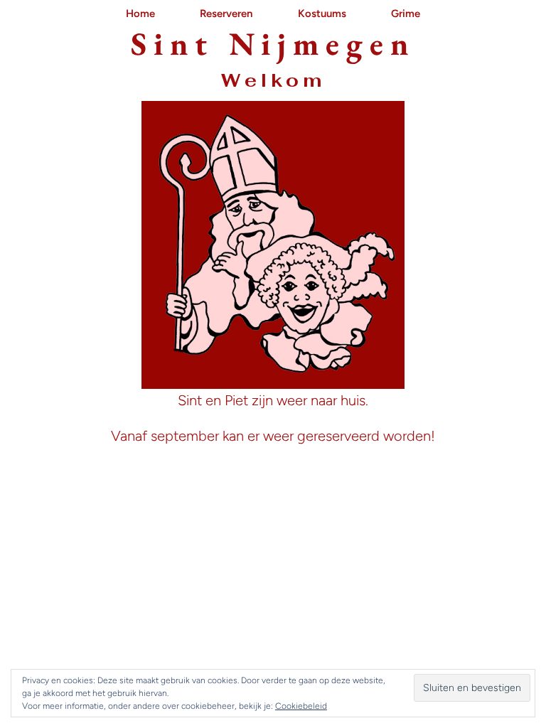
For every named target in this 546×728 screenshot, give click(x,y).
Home (140, 13)
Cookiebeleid (301, 706)
